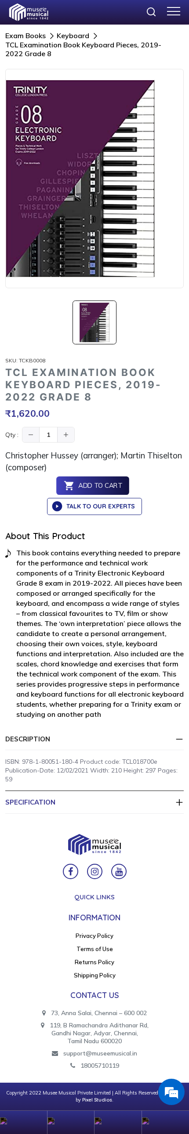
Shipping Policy (95, 975)
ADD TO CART (100, 486)
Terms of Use (94, 948)
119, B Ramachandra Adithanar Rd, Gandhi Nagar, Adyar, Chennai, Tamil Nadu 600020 (98, 1033)
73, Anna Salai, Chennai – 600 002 (98, 1013)
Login (71, 1122)
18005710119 (99, 1066)
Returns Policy (94, 962)
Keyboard (73, 35)
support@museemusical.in (100, 1053)
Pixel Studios (97, 1100)
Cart (118, 1122)
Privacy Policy (94, 935)
